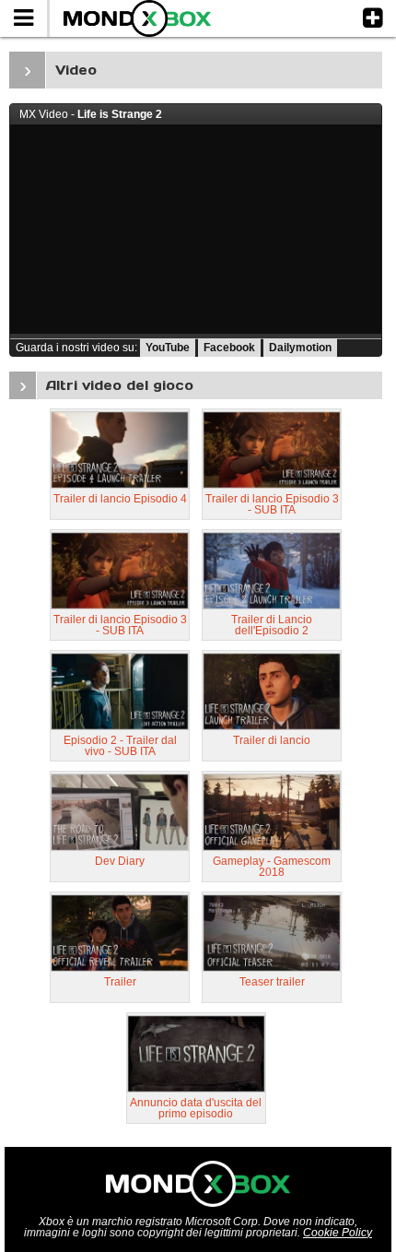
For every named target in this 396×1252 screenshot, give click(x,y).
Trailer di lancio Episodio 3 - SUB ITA (272, 504)
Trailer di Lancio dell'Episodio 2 (271, 625)
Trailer (120, 981)
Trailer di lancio (271, 740)
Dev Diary (120, 861)
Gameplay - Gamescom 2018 (272, 867)
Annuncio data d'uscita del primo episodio (196, 1108)
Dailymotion (300, 347)
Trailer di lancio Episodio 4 (120, 498)
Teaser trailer (272, 981)
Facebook (229, 347)
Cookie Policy (337, 1232)
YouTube (168, 347)
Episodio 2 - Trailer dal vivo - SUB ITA (120, 746)
